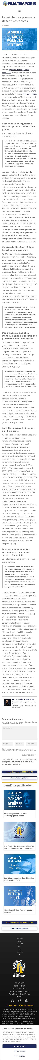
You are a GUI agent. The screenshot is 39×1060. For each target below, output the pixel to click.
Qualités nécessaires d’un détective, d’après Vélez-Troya (19, 879)
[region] (19, 1042)
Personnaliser (19, 1051)
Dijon (22, 994)
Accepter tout (19, 1046)
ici (35, 112)
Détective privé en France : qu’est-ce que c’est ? (19, 911)
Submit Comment (29, 755)
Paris (11, 994)
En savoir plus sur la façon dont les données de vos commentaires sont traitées (19, 761)
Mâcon (27, 994)
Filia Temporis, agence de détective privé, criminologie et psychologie (19, 847)
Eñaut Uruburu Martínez (23, 699)
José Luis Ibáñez (30, 94)
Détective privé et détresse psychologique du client (15, 814)
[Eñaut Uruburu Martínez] (7, 706)
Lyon (16, 994)
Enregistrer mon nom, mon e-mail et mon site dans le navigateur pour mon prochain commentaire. (19, 749)
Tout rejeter (19, 1056)
